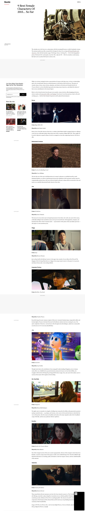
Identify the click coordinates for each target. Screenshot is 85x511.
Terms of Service (23, 96)
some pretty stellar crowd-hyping (48, 94)
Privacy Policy (9, 97)
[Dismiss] (83, 493)
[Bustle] (7, 2)
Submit (23, 94)
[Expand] (75, 493)
